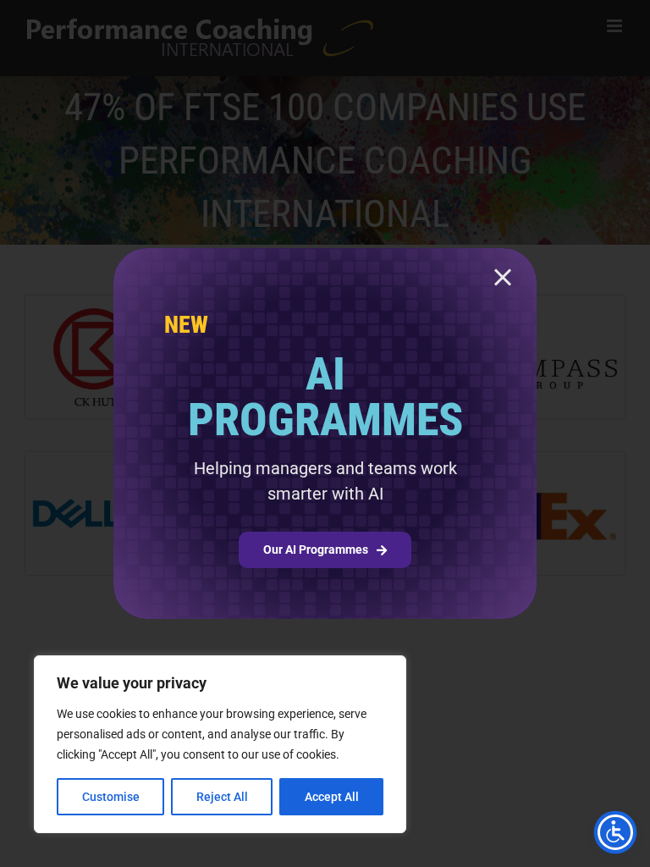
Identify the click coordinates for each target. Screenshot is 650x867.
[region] (220, 744)
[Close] (503, 277)
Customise (111, 796)
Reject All (222, 796)
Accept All (332, 796)
